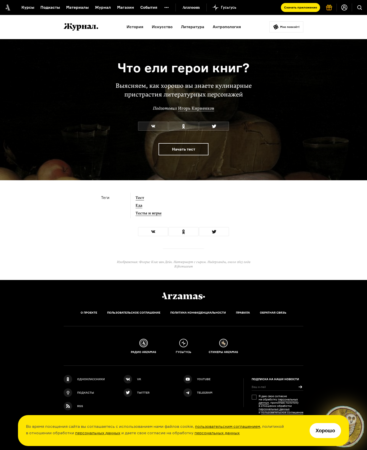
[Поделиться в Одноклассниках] (183, 126)
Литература (192, 26)
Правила (243, 312)
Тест (140, 197)
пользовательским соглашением (227, 426)
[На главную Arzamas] (7, 7)
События (148, 7)
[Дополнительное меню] (167, 7)
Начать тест (183, 149)
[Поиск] (360, 7)
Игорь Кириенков (196, 108)
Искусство (162, 26)
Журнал (103, 7)
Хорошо (325, 430)
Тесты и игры (149, 213)
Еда (139, 205)
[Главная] (183, 295)
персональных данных (97, 432)
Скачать (300, 7)
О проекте (89, 312)
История (135, 26)
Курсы (27, 7)
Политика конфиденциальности (198, 312)
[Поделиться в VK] (153, 126)
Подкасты (50, 7)
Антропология (227, 26)
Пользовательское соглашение (133, 312)
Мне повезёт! (290, 27)
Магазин (125, 7)
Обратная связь (273, 312)
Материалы (77, 7)
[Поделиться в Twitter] (214, 126)
